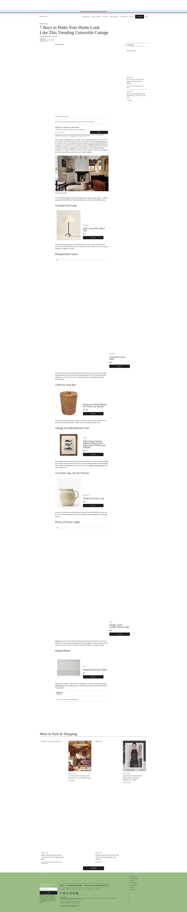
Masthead (62, 889)
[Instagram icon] (64, 893)
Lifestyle (131, 16)
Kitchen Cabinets (127, 773)
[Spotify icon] (77, 893)
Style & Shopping (114, 16)
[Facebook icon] (71, 893)
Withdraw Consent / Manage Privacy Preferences (70, 905)
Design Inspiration (96, 16)
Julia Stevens (72, 780)
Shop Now (93, 237)
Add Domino (43, 41)
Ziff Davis (69, 901)
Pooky (88, 643)
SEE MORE (93, 868)
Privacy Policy (73, 135)
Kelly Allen (130, 100)
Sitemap (98, 889)
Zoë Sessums (130, 86)
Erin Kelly (56, 862)
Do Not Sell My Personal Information (68, 906)
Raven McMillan (127, 782)
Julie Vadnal (44, 862)
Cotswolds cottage (100, 142)
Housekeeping (123, 16)
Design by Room (86, 16)
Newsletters (139, 16)
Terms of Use (99, 134)
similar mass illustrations (96, 465)
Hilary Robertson (44, 863)
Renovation (105, 16)
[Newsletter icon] (61, 893)
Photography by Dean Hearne (61, 192)
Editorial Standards (74, 699)
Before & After (130, 77)
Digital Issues (133, 889)
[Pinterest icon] (67, 893)
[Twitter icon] (74, 893)
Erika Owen (43, 38)
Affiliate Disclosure (71, 889)
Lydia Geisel (99, 862)
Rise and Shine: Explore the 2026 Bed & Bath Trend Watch (93, 11)
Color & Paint (130, 91)
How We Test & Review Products (96, 885)
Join (99, 132)
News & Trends (45, 852)
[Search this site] (146, 16)
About (62, 885)
